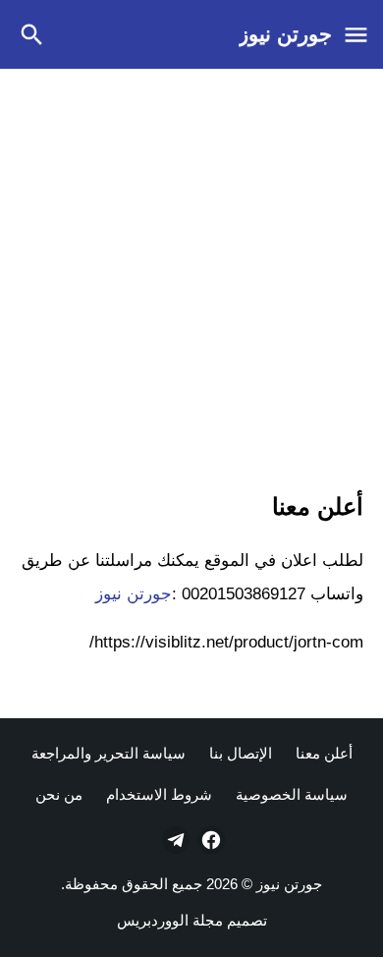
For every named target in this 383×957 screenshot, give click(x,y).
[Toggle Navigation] (355, 34)
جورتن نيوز (285, 34)
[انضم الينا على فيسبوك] (209, 840)
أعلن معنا (324, 753)
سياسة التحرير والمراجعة (108, 753)
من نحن (58, 794)
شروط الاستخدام (159, 794)
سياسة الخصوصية (292, 794)
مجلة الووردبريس (170, 920)
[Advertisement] (191, 276)
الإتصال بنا (240, 753)
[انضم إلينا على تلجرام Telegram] (174, 840)
